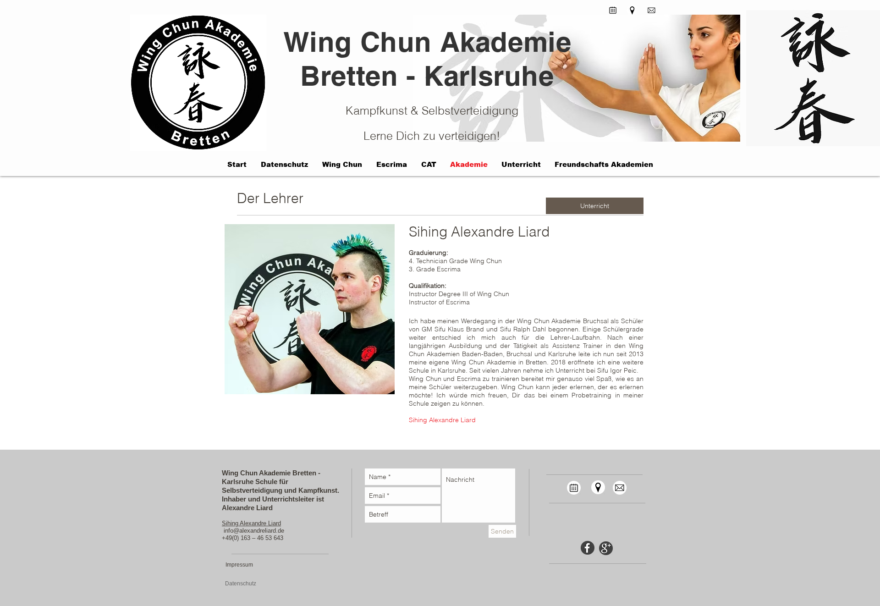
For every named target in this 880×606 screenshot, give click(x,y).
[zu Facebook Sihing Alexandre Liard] (587, 547)
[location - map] (632, 10)
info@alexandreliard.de (254, 530)
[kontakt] (651, 10)
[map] (598, 487)
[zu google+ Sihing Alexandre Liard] (606, 548)
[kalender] (613, 10)
